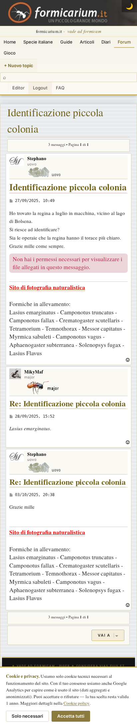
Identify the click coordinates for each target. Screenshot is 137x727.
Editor (18, 87)
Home (10, 42)
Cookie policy (76, 703)
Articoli (87, 42)
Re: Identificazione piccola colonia (67, 403)
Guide (66, 42)
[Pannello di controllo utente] (4, 88)
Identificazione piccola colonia (55, 120)
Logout (40, 87)
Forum (124, 42)
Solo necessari (27, 716)
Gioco (10, 52)
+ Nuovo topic (18, 65)
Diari (105, 42)
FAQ (60, 87)
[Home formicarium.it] (68, 13)
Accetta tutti (70, 716)
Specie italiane (38, 42)
